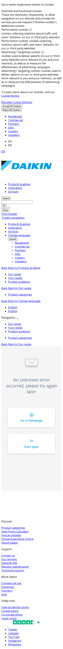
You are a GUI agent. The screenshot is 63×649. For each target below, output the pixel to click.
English (12, 307)
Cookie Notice (10, 96)
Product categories (20, 338)
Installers (14, 135)
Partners (13, 124)
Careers (13, 131)
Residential (15, 116)
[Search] (8, 207)
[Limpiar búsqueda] (4, 206)
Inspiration (15, 188)
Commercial (15, 120)
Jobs (11, 127)
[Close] (17, 318)
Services (13, 192)
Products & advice (19, 184)
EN (3, 151)
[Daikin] (26, 178)
